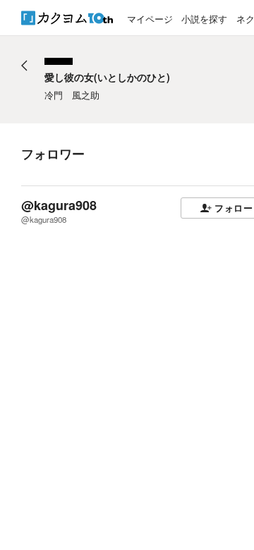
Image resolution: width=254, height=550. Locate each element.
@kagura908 (59, 205)
